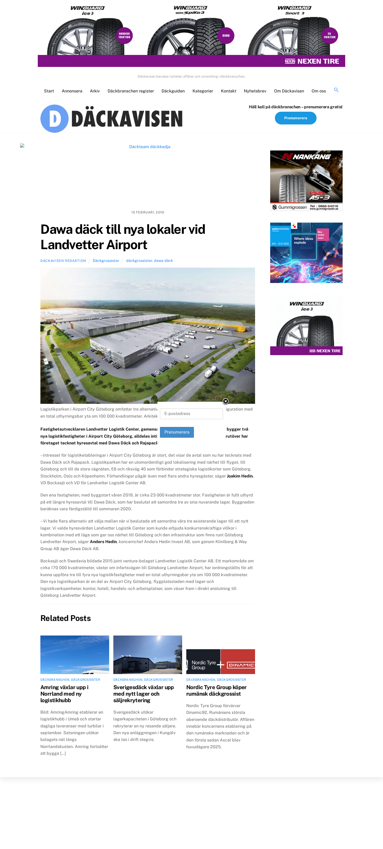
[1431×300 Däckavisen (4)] (191, 36)
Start (49, 91)
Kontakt (228, 91)
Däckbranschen (54, 680)
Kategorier (203, 91)
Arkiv (95, 91)
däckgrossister (139, 260)
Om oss (319, 91)
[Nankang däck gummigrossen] (306, 181)
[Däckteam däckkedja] (147, 174)
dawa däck (163, 260)
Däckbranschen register (131, 91)
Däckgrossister (106, 260)
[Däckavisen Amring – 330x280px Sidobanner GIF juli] (306, 326)
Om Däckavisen (289, 91)
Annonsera (72, 91)
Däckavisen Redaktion (63, 261)
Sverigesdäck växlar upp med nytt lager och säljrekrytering (143, 693)
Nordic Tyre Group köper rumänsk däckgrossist (216, 690)
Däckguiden (173, 91)
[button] (336, 90)
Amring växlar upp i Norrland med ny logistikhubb (64, 693)
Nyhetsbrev (255, 91)
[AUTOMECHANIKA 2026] (306, 254)
